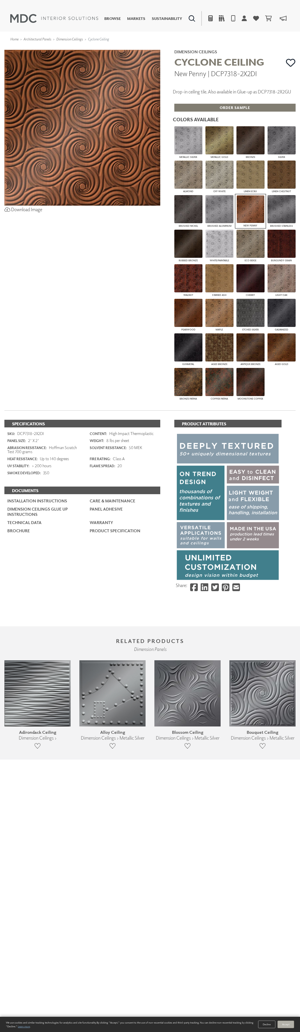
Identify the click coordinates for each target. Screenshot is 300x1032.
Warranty (101, 522)
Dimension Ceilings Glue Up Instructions (37, 511)
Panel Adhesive (106, 508)
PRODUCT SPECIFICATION (115, 530)
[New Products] (64, 48)
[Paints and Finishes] (213, 48)
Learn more (24, 1026)
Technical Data (24, 522)
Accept (285, 1024)
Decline (267, 1024)
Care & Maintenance (112, 500)
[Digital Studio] (127, 48)
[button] (291, 62)
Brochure (18, 530)
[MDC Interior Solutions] (54, 18)
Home (14, 39)
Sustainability (167, 19)
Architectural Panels (37, 39)
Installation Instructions (37, 500)
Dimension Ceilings (69, 39)
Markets (136, 19)
